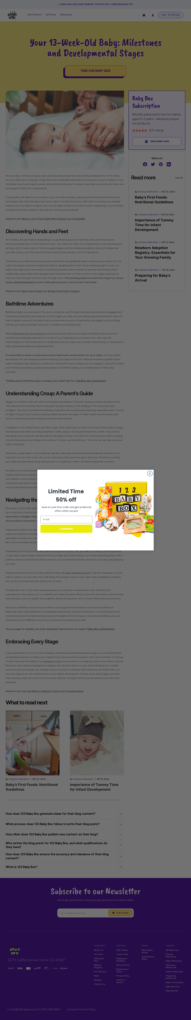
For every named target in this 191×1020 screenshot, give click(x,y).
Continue (66, 529)
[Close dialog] (150, 473)
